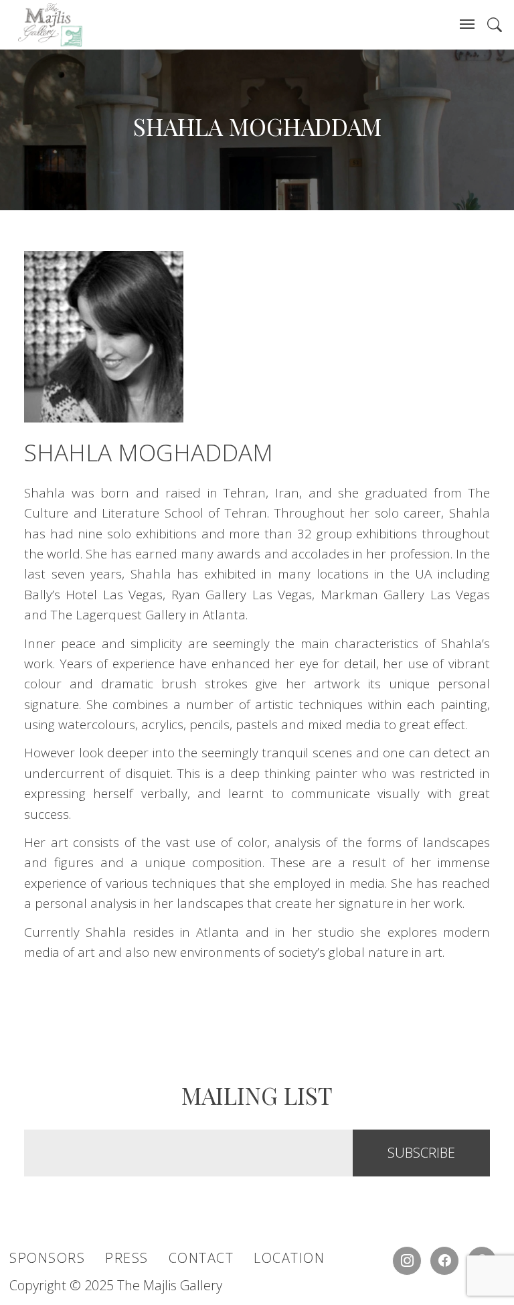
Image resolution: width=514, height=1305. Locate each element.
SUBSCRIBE (421, 1153)
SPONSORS (47, 1258)
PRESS (127, 1258)
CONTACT (201, 1258)
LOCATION (289, 1258)
